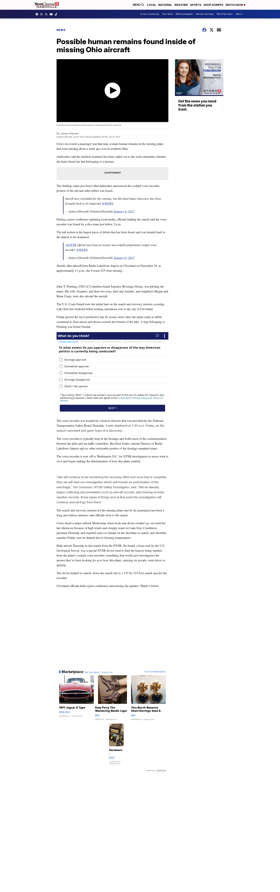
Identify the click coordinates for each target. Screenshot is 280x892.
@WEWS (107, 203)
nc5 (47, 14)
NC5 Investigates (184, 14)
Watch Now (235, 4)
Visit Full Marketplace (155, 672)
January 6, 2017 (124, 211)
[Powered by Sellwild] (161, 770)
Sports (195, 4)
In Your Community (149, 14)
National (165, 4)
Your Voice (167, 14)
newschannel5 (37, 14)
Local (151, 4)
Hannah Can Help (204, 14)
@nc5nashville (57, 14)
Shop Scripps (213, 4)
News (61, 30)
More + (239, 14)
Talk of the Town (224, 14)
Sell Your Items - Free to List (99, 672)
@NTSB (71, 245)
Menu (137, 4)
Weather (181, 4)
